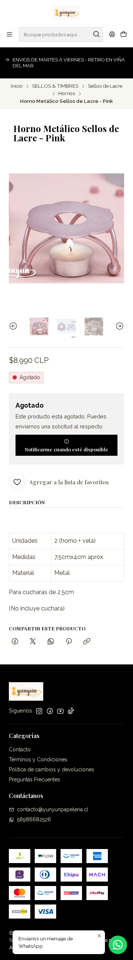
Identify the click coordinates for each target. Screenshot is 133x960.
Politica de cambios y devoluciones (51, 769)
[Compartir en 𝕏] (33, 641)
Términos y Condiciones (38, 759)
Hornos (66, 93)
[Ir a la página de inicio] (66, 13)
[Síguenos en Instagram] (39, 711)
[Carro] (124, 34)
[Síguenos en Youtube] (60, 711)
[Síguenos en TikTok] (71, 711)
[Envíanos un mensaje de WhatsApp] (118, 945)
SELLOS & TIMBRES (55, 86)
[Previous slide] (14, 326)
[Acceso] (112, 34)
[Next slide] (118, 326)
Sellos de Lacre (105, 86)
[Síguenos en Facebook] (50, 711)
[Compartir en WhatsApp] (51, 641)
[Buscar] (96, 34)
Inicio (17, 86)
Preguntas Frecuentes (34, 779)
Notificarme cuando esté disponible (66, 449)
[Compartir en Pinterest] (68, 641)
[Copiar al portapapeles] (87, 641)
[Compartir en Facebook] (15, 641)
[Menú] (9, 34)
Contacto (20, 749)
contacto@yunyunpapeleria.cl (52, 809)
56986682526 (34, 819)
